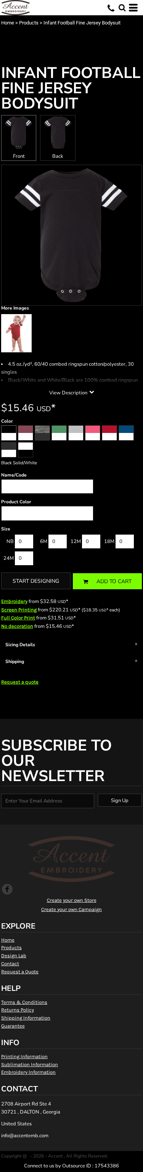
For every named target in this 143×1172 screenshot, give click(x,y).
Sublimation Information (29, 1064)
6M (43, 541)
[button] (122, 7)
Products (29, 23)
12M (76, 541)
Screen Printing (19, 610)
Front (19, 156)
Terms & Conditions (24, 1002)
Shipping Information (25, 1018)
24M (8, 558)
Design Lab (13, 955)
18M (109, 541)
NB (10, 541)
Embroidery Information (28, 1072)
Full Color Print (18, 618)
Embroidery (14, 601)
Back (57, 156)
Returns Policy (17, 1010)
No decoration (17, 626)
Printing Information (24, 1056)
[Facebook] (7, 889)
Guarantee (13, 1026)
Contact (10, 963)
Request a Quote (20, 971)
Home (7, 23)
